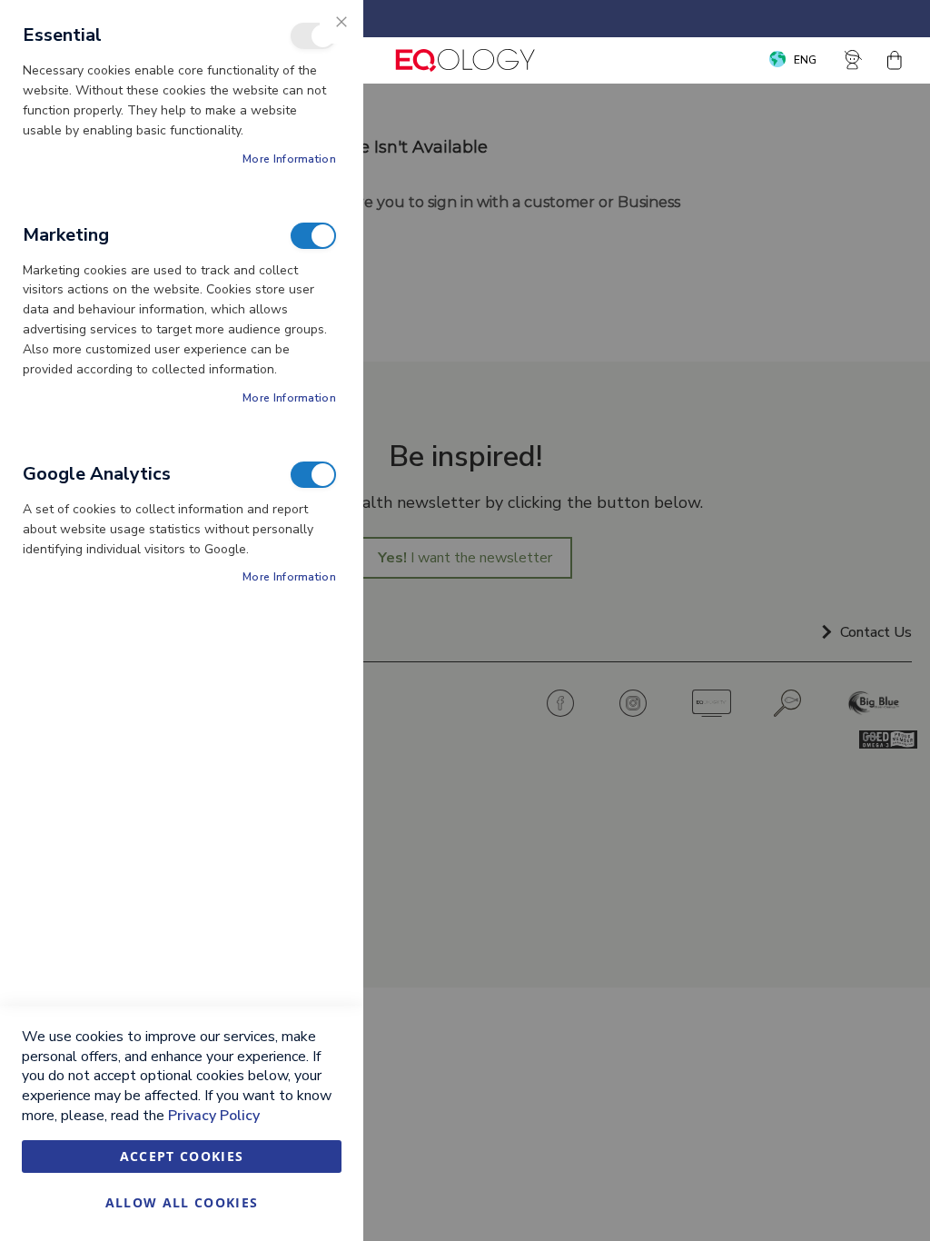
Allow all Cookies (182, 1202)
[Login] (854, 60)
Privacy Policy (214, 1116)
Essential (313, 36)
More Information (289, 159)
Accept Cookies (182, 1156)
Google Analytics (313, 475)
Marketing (313, 236)
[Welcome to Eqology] (465, 60)
